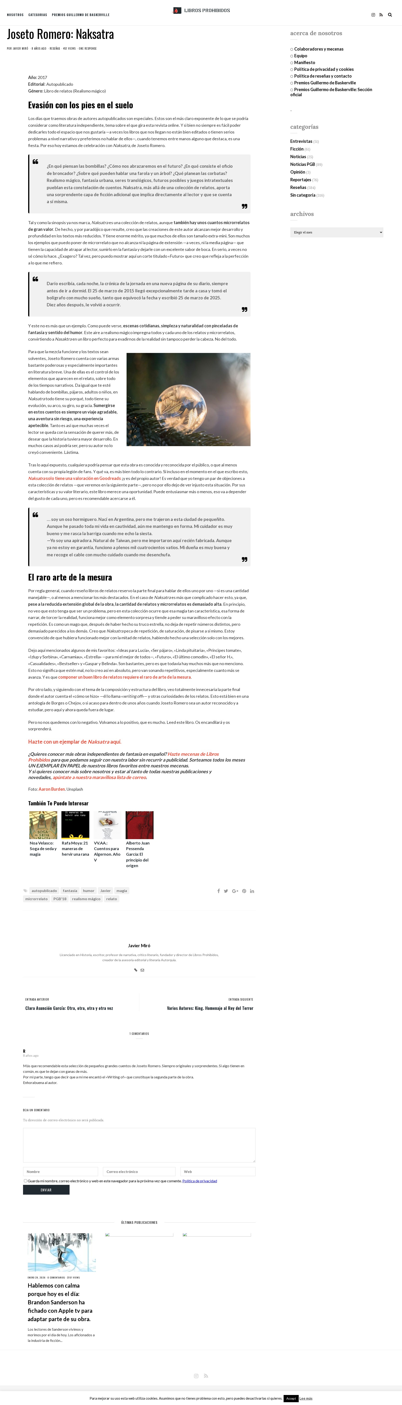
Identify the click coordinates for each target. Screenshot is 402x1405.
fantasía (70, 890)
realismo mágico (86, 898)
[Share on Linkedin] (252, 890)
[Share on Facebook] (218, 890)
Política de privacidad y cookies (324, 69)
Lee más (305, 1398)
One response (88, 48)
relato (111, 898)
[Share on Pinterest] (244, 890)
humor (88, 890)
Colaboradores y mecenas (319, 48)
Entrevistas (301, 141)
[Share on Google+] (235, 890)
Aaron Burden (52, 789)
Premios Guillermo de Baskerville (81, 14)
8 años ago (31, 1055)
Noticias (298, 156)
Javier (105, 890)
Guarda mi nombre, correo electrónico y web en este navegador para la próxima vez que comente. (105, 1181)
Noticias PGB (302, 164)
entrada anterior (37, 999)
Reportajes (300, 179)
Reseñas (55, 48)
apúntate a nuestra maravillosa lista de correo (99, 777)
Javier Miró (20, 48)
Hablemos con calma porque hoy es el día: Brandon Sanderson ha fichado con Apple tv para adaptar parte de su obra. (60, 1302)
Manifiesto (304, 62)
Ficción (297, 148)
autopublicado (44, 890)
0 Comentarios (56, 1277)
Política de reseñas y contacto (323, 76)
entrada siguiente (241, 999)
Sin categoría (302, 195)
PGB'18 (60, 898)
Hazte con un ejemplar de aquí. (74, 741)
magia (122, 890)
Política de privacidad (199, 1181)
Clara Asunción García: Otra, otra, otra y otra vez (69, 1008)
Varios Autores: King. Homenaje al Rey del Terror (210, 1008)
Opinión (297, 171)
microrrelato (36, 898)
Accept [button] (291, 1398)
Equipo (300, 55)
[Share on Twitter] (226, 890)
